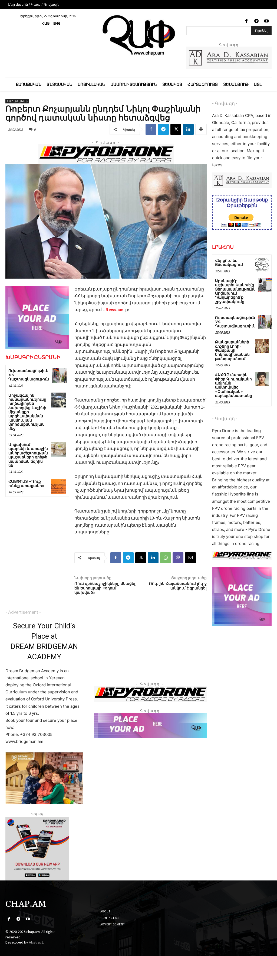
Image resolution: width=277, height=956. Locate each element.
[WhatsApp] (165, 557)
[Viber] (178, 557)
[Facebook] (246, 21)
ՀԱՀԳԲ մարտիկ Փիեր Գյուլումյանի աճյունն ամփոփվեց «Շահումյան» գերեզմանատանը (233, 385)
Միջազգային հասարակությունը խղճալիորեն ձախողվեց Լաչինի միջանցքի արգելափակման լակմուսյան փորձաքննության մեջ (27, 412)
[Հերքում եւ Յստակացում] (262, 265)
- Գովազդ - (225, 103)
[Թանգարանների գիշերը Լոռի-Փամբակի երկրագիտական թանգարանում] (262, 346)
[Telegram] (256, 21)
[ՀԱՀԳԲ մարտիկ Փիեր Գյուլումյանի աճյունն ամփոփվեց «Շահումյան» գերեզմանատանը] (262, 379)
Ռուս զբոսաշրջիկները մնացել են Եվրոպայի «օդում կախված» (104, 588)
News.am (114, 309)
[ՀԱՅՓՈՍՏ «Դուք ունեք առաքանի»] (58, 486)
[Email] (190, 557)
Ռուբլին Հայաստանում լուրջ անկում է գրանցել (178, 586)
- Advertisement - (23, 612)
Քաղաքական (17, 101)
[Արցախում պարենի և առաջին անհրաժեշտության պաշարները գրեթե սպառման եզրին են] (58, 449)
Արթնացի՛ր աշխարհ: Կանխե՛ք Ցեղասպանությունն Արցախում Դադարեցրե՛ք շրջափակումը (235, 291)
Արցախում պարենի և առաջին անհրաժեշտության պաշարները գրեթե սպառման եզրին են (28, 455)
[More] (201, 129)
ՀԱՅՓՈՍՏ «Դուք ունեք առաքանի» (26, 483)
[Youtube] (266, 21)
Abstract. (36, 942)
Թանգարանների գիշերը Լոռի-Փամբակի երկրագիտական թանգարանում (232, 350)
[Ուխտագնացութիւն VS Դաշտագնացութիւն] (59, 375)
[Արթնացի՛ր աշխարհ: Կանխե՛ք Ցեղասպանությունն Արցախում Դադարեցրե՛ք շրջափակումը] (265, 285)
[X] (175, 129)
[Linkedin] (188, 129)
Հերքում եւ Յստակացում (229, 262)
